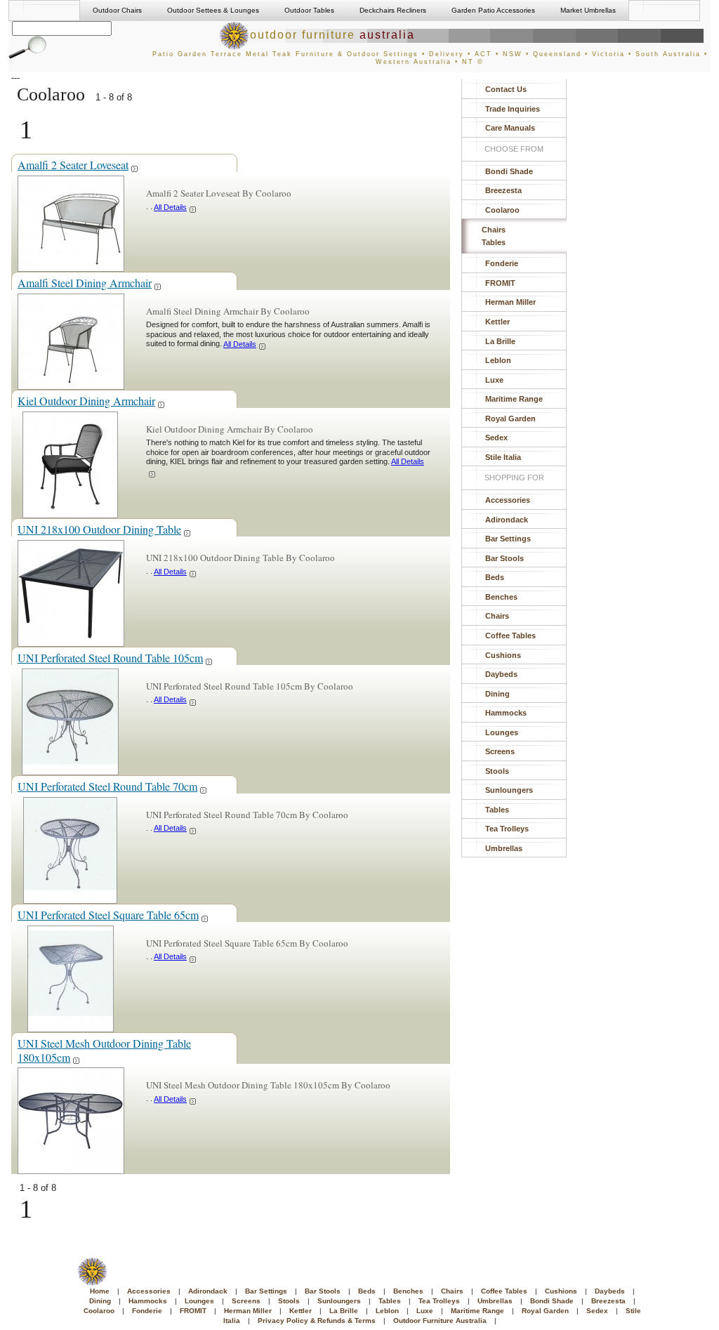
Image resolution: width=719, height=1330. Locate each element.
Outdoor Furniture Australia (440, 1320)
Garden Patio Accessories (493, 10)
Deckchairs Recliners (393, 10)
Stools (497, 771)
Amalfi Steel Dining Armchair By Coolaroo (228, 311)
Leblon (498, 360)
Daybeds (501, 674)
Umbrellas (503, 848)
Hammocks (506, 713)
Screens (500, 751)
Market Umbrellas (588, 10)
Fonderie (501, 263)
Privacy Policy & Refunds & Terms (317, 1320)
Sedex (496, 437)
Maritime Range (514, 399)
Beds (494, 577)
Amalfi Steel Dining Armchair (85, 282)
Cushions (503, 655)
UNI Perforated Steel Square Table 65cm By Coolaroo (247, 943)
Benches (501, 597)
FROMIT (500, 283)
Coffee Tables (510, 635)
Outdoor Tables (309, 10)
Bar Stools (504, 558)
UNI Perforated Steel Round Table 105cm (110, 657)
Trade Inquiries (512, 109)
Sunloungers (509, 790)
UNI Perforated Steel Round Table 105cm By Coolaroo (249, 686)
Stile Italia (503, 457)
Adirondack (506, 519)
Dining (497, 694)
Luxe (494, 380)
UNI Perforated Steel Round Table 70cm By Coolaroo (247, 814)
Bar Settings (508, 538)
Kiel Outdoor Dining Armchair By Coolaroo (229, 429)
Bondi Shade (509, 171)
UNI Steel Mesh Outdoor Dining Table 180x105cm (104, 1050)
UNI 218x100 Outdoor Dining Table (99, 529)
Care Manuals (510, 128)
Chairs (494, 229)
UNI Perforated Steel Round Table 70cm (107, 786)
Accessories (507, 500)
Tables (494, 242)
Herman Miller (510, 302)
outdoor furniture (332, 35)
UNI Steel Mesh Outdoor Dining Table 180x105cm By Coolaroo (268, 1085)
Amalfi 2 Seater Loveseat (73, 164)
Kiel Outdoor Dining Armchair (86, 400)
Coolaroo (502, 210)
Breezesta (503, 190)
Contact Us (506, 89)
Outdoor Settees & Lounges (213, 10)
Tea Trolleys (507, 828)
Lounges (501, 732)
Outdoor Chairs (117, 10)
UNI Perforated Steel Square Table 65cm (108, 914)
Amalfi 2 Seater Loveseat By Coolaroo (218, 193)
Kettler (497, 321)
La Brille (500, 341)
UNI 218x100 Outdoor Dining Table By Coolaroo (240, 557)
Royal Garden (510, 418)
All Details (170, 207)
